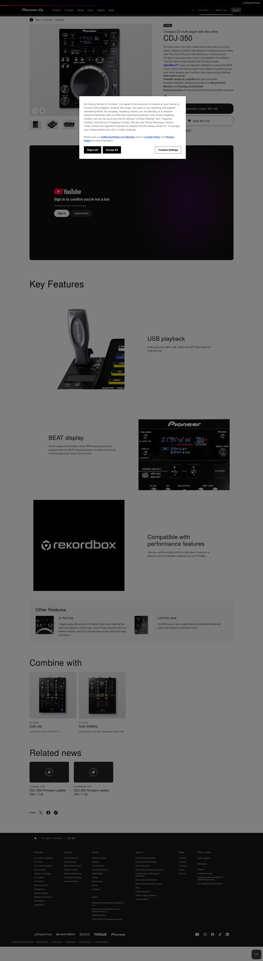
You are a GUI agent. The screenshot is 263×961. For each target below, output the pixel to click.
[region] (132, 127)
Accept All (112, 150)
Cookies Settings (168, 150)
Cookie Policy (152, 137)
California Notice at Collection (118, 137)
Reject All (92, 150)
